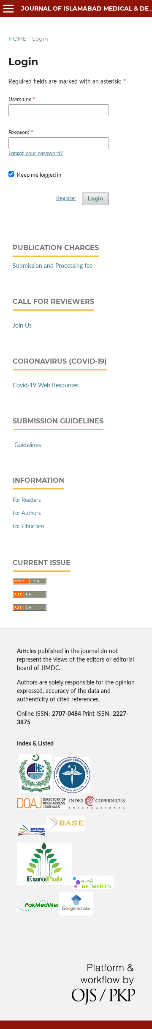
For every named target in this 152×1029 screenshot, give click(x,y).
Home (17, 38)
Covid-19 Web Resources (46, 386)
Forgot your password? (35, 153)
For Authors (27, 513)
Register (66, 198)
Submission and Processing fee (52, 266)
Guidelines (27, 445)
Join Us (22, 326)
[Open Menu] (8, 8)
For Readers (27, 500)
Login (95, 198)
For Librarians (29, 526)
